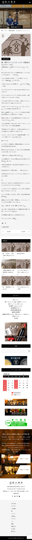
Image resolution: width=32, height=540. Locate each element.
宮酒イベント (17, 394)
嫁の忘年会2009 (20, 253)
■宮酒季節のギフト (16, 308)
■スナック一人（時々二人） (16, 304)
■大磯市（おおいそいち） (16, 306)
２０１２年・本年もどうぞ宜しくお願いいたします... (23, 272)
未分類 (16, 318)
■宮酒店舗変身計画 (16, 310)
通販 (12, 523)
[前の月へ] (20, 374)
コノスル (9, 97)
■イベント (16, 299)
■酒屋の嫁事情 (6, 58)
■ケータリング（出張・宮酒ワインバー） (16, 302)
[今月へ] (23, 374)
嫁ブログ (13, 531)
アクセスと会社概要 (13, 508)
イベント (13, 513)
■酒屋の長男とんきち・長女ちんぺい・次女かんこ (16, 314)
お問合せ (13, 516)
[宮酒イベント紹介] (16, 454)
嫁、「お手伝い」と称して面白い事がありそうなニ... (8, 255)
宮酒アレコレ (16, 316)
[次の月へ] (27, 374)
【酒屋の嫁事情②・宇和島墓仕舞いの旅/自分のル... (8, 272)
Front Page (13, 503)
